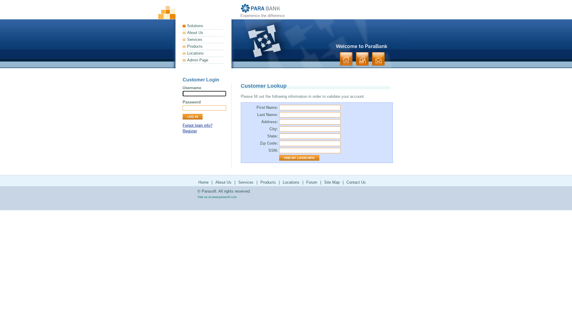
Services (194, 39)
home (346, 59)
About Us (195, 32)
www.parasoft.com (224, 197)
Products (195, 46)
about (362, 59)
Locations (195, 53)
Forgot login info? (197, 125)
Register (190, 131)
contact (378, 59)
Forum (311, 182)
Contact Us (356, 182)
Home (203, 182)
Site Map (332, 182)
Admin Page (197, 60)
